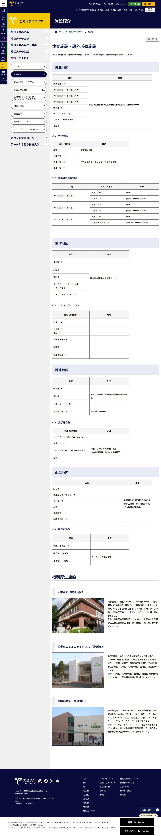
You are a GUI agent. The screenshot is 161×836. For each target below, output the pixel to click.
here (89, 827)
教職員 (141, 10)
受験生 (93, 10)
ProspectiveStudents (84, 10)
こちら (28, 825)
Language (123, 4)
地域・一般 (133, 10)
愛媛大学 (76, 32)
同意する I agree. (136, 822)
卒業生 (113, 10)
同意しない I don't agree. (137, 830)
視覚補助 (110, 4)
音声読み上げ (97, 4)
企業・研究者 (122, 10)
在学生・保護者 (103, 10)
